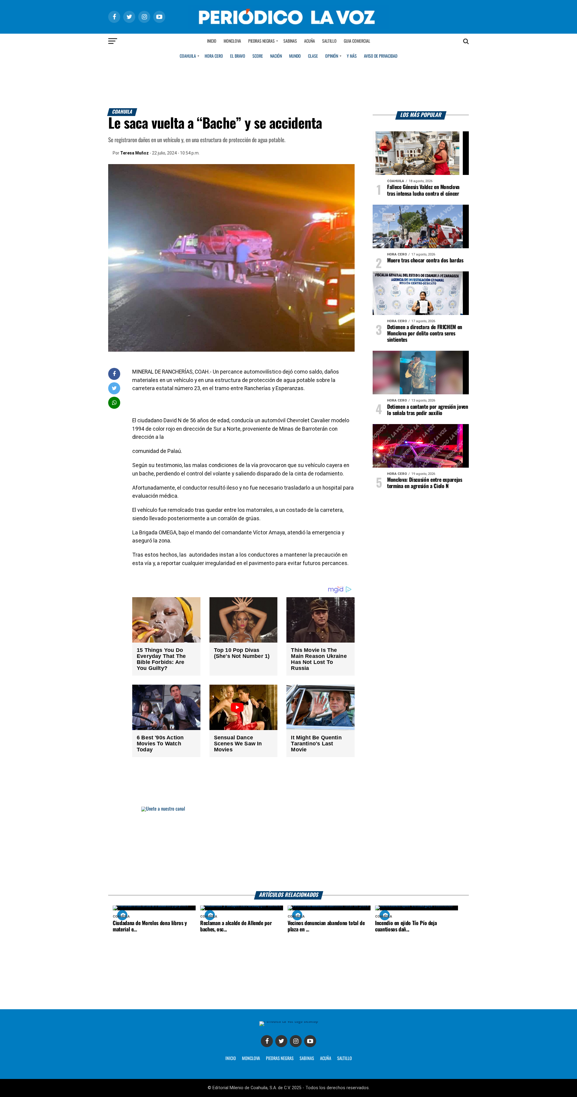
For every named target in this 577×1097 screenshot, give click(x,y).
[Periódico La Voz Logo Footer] (288, 1021)
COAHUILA (188, 56)
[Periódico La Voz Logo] (288, 27)
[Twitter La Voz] (281, 1041)
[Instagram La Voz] (296, 1041)
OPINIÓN (331, 56)
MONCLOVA (251, 1058)
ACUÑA (325, 1058)
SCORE (257, 56)
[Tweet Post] (114, 388)
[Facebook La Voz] (267, 1041)
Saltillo (329, 41)
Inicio (211, 41)
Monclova (232, 41)
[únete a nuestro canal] (288, 849)
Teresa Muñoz (134, 153)
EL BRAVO (237, 56)
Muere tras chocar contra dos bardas (425, 261)
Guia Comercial (357, 41)
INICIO (230, 1058)
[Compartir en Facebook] (114, 374)
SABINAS (307, 1058)
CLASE (313, 56)
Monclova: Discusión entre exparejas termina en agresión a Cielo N (424, 483)
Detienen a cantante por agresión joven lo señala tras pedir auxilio (427, 410)
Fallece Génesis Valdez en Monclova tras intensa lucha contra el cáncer (423, 190)
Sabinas (290, 41)
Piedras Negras (261, 41)
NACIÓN (276, 56)
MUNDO (295, 56)
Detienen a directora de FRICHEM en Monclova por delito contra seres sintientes (424, 333)
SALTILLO (344, 1058)
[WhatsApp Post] (114, 402)
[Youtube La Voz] (310, 1041)
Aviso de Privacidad (380, 56)
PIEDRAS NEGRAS (280, 1058)
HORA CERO (214, 56)
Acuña (309, 41)
